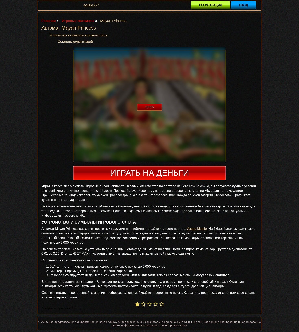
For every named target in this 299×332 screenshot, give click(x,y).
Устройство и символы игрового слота (78, 35)
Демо (150, 107)
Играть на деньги (149, 172)
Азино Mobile (197, 228)
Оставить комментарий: (76, 41)
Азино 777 (91, 5)
